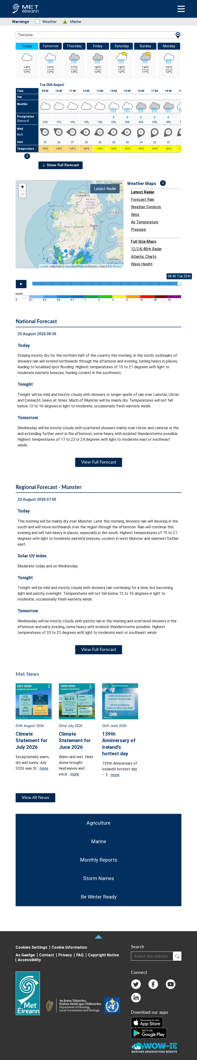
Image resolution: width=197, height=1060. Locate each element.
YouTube (170, 984)
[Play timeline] (21, 284)
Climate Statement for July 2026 (32, 740)
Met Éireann (115, 266)
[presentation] (65, 251)
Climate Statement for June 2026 (75, 740)
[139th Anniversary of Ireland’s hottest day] (120, 701)
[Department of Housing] (75, 1006)
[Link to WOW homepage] (154, 1048)
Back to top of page (98, 937)
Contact (46, 955)
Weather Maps (141, 183)
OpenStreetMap (74, 266)
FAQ (80, 955)
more (44, 768)
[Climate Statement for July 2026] (34, 701)
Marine (73, 21)
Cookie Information (69, 947)
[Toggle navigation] (181, 9)
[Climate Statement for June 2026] (77, 701)
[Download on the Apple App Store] (147, 1022)
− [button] (22, 194)
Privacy (65, 955)
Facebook (153, 984)
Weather (47, 21)
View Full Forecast (98, 462)
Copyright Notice (103, 955)
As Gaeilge (25, 955)
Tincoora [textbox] (25, 35)
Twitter (136, 984)
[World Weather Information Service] (112, 1006)
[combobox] (98, 35)
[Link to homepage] (31, 993)
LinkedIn (136, 997)
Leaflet (44, 266)
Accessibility (29, 960)
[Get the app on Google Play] (149, 1033)
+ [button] (22, 187)
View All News (35, 798)
